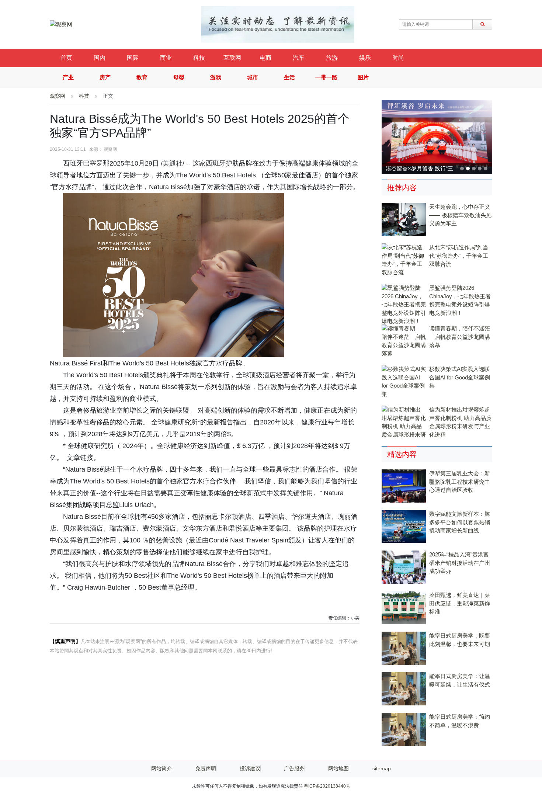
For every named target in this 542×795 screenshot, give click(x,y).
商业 (166, 58)
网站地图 (338, 768)
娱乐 (365, 58)
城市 (252, 77)
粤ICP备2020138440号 (327, 786)
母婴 (178, 77)
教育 (141, 77)
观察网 (57, 96)
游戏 (215, 77)
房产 (105, 77)
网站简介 (161, 768)
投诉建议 (250, 768)
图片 (363, 77)
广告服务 (294, 768)
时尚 (398, 58)
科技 (199, 58)
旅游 (332, 58)
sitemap (381, 768)
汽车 (299, 58)
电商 (265, 58)
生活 (289, 77)
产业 (68, 77)
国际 (133, 58)
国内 (99, 58)
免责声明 (205, 768)
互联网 (232, 58)
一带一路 (326, 77)
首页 (66, 58)
